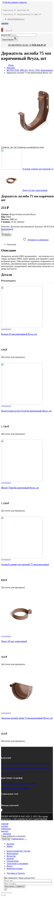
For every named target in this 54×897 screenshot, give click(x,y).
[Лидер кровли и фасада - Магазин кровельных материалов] (13, 3)
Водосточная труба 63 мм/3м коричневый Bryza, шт (26, 410)
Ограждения (12, 861)
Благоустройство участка (18, 851)
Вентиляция (12, 853)
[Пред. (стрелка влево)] (2, 895)
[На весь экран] (8, 892)
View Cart (6, 839)
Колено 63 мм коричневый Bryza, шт (19, 334)
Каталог (4, 783)
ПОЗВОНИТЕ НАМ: (27, 45)
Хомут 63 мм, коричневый (14, 641)
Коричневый (7, 229)
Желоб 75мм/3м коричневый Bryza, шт (20, 487)
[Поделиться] (5, 892)
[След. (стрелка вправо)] (5, 895)
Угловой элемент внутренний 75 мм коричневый (25, 564)
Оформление (18, 839)
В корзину (6, 235)
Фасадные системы (41, 763)
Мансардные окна (27, 763)
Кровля (10, 858)
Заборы (4, 768)
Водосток (30, 768)
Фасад (9, 866)
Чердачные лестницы (15, 773)
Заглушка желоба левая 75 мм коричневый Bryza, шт (27, 718)
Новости (27, 788)
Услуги (20, 788)
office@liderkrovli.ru (15, 19)
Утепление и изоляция (17, 863)
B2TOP (43, 819)
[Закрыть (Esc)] (2, 892)
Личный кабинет (22, 783)
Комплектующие (15, 868)
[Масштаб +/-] (10, 892)
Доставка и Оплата (16, 873)
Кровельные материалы (10, 763)
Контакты (11, 783)
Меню (9, 846)
